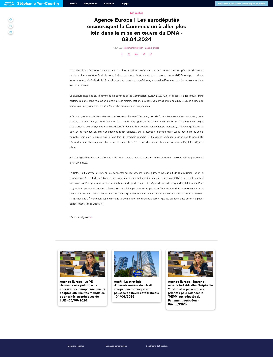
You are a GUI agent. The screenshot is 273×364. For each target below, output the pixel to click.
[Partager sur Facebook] (121, 54)
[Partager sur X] (129, 54)
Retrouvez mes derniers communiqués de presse (241, 3)
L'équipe (125, 3)
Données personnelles (116, 346)
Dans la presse (152, 48)
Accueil (73, 3)
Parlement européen (133, 48)
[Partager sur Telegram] (143, 54)
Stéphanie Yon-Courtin (37, 4)
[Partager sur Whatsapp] (151, 54)
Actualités (109, 3)
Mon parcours (90, 3)
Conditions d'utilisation (156, 346)
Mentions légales (76, 346)
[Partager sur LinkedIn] (136, 54)
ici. (91, 217)
